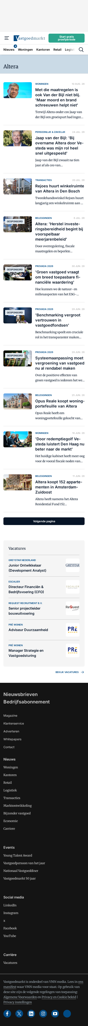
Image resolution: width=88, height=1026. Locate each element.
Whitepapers (12, 739)
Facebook (10, 928)
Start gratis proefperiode (66, 38)
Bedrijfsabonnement (26, 702)
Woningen (10, 767)
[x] (19, 1013)
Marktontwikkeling (17, 806)
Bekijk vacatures (67, 672)
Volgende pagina (44, 521)
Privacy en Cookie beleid (59, 997)
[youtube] (55, 1013)
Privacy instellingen (17, 1002)
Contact (9, 747)
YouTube (9, 936)
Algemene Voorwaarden (20, 997)
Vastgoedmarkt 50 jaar (19, 878)
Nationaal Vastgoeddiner (20, 871)
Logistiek (10, 790)
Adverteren (11, 731)
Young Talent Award (17, 855)
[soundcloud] (67, 1013)
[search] (81, 49)
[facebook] (7, 1013)
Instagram (10, 913)
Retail (7, 783)
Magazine (10, 715)
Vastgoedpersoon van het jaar (24, 863)
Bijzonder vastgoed (17, 813)
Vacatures (10, 963)
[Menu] (6, 38)
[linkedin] (31, 1013)
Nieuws (9, 759)
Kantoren (10, 775)
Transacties (11, 798)
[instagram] (43, 1013)
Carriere (9, 829)
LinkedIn (9, 905)
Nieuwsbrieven (20, 694)
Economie (10, 821)
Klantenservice (13, 723)
